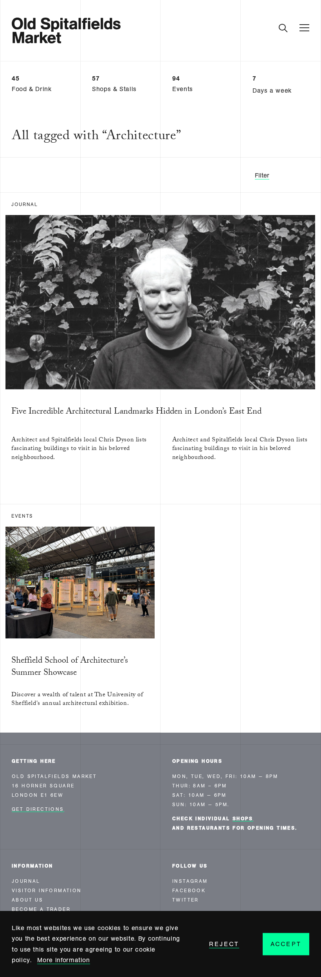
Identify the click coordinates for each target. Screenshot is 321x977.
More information (63, 960)
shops (243, 818)
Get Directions (38, 809)
